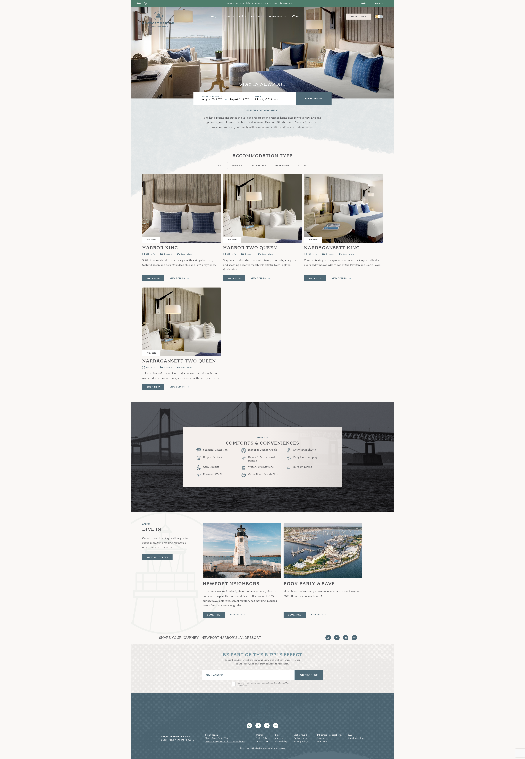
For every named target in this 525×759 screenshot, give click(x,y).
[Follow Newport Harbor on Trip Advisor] (354, 637)
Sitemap (260, 735)
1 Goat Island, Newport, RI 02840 (177, 740)
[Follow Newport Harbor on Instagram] (328, 637)
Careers (279, 738)
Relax (242, 16)
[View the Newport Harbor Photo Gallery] (340, 16)
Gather (255, 16)
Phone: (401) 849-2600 (216, 738)
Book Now (153, 278)
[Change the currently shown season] (379, 16)
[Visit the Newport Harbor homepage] (158, 19)
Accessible (258, 165)
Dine (227, 16)
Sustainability (324, 738)
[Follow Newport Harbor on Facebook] (337, 637)
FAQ (350, 735)
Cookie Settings (356, 738)
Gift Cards (322, 741)
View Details (177, 278)
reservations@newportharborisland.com (225, 741)
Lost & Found (300, 735)
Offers (295, 16)
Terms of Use (262, 741)
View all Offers (157, 557)
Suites (302, 165)
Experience (275, 16)
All (220, 165)
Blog (277, 735)
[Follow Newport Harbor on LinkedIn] (345, 637)
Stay (213, 16)
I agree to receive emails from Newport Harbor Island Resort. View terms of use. (263, 684)
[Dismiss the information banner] (379, 3)
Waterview (282, 165)
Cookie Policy (262, 738)
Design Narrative (302, 738)
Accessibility (281, 741)
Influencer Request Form (329, 735)
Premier (237, 165)
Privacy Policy (301, 741)
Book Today (358, 16)
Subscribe (309, 675)
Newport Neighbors (287, 3)
